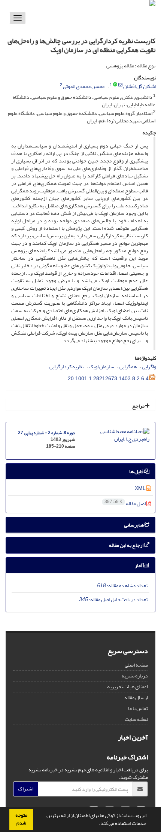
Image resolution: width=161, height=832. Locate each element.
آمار (139, 565)
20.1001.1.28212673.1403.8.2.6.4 (108, 379)
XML (140, 488)
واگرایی (149, 367)
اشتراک (25, 789)
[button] (97, 824)
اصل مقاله (125, 504)
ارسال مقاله (136, 697)
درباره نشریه (135, 676)
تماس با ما (138, 708)
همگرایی (128, 367)
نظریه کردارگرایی (66, 367)
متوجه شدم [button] (21, 819)
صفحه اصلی (136, 665)
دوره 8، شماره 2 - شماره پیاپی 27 (46, 433)
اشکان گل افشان (139, 86)
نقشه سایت (136, 719)
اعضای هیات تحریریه (127, 687)
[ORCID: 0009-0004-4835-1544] (115, 85)
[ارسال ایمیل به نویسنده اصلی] (120, 85)
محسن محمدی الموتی (83, 86)
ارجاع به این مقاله (126, 545)
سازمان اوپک (101, 367)
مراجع (138, 406)
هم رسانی (134, 525)
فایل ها (136, 471)
